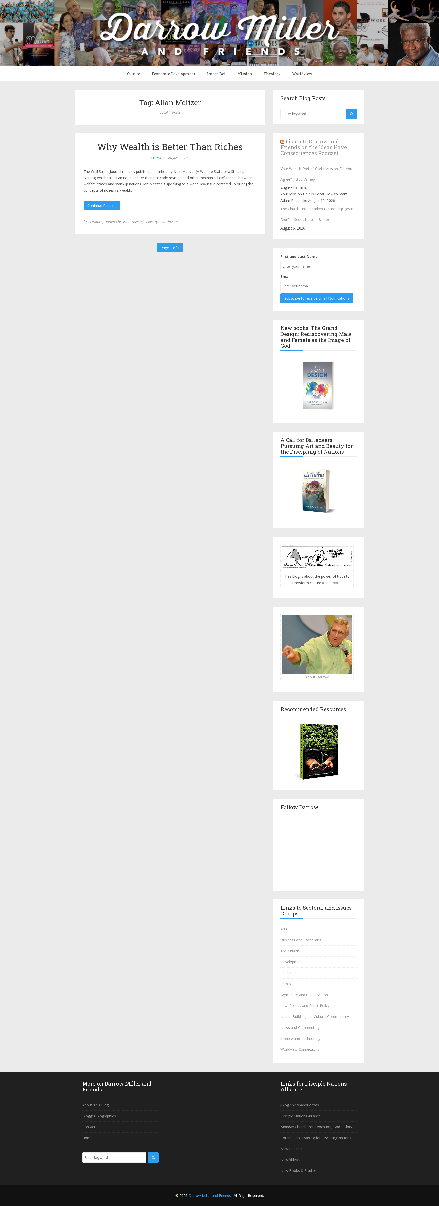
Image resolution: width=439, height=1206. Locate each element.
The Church (289, 951)
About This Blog (95, 1105)
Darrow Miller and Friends (210, 1195)
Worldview (302, 73)
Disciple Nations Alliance (300, 1115)
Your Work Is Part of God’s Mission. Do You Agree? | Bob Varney (316, 174)
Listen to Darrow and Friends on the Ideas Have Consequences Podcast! (313, 147)
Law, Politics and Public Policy (305, 1005)
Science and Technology (300, 1038)
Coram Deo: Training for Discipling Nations (315, 1137)
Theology (272, 73)
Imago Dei (216, 73)
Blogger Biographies (99, 1115)
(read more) (332, 582)
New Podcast (291, 1148)
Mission (244, 73)
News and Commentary (300, 1027)
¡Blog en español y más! (300, 1105)
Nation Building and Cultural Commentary (314, 1016)
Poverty (152, 221)
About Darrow (317, 677)
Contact (88, 1126)
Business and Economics (300, 940)
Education (288, 972)
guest (157, 157)
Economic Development (173, 73)
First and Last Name (299, 256)
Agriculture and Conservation (304, 994)
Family (285, 983)
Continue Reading (101, 205)
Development (291, 961)
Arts (283, 929)
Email (285, 276)
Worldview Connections (299, 1049)
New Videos (290, 1159)
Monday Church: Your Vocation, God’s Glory (316, 1126)
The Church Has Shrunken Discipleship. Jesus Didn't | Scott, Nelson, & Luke (317, 214)
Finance (96, 221)
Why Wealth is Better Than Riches (170, 146)
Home (87, 1137)
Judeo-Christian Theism (124, 221)
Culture (133, 73)
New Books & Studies (298, 1170)
